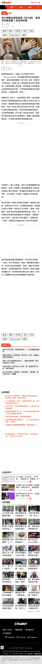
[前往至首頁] (7, 2)
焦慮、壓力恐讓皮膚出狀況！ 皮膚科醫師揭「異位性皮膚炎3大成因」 (21, 362)
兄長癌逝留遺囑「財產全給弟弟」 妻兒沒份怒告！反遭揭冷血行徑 (33, 593)
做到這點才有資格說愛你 (20, 527)
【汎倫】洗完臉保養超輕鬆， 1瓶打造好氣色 (20, 425)
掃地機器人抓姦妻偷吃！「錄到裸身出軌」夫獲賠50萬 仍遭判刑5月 (21, 540)
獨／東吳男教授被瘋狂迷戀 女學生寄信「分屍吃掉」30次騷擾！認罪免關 (34, 527)
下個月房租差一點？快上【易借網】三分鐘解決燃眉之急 (33, 514)
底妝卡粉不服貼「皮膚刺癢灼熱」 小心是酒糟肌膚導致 (21, 350)
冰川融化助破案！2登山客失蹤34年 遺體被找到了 (21, 567)
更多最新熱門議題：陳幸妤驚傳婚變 (18, 416)
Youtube (22, 637)
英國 (4, 35)
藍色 (10, 31)
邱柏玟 (8, 24)
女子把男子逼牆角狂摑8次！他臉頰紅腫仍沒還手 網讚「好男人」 (7, 514)
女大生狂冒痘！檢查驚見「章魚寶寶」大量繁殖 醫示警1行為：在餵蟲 (21, 373)
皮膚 (4, 31)
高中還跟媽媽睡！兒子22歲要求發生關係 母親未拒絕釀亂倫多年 (21, 606)
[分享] (2, 647)
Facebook (11, 637)
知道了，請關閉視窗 (35, 654)
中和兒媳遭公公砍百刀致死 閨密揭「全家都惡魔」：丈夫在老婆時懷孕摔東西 (21, 553)
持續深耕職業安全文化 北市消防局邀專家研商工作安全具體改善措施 (22, 412)
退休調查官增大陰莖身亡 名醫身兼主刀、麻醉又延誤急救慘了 (20, 514)
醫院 (24, 35)
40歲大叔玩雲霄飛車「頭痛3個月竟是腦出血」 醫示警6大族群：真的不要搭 (22, 397)
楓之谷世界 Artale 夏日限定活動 (33, 540)
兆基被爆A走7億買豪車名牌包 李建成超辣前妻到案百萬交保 (34, 567)
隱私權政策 (29, 630)
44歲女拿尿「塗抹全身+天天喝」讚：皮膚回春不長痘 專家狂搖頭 (20, 367)
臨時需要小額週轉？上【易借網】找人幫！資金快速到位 (7, 540)
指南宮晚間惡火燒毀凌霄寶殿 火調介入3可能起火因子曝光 (33, 606)
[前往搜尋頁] (39, 2)
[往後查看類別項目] (37, 7)
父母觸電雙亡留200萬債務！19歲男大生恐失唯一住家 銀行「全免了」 (8, 593)
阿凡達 (18, 31)
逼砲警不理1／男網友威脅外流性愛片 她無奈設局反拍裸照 (20, 593)
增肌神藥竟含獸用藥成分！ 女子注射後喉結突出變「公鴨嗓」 (22, 420)
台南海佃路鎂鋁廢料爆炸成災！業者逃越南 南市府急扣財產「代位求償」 (7, 606)
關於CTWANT (8, 630)
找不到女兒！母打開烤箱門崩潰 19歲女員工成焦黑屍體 (22, 407)
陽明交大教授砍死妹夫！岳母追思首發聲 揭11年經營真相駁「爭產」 (8, 527)
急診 (25, 31)
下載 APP (33, 2)
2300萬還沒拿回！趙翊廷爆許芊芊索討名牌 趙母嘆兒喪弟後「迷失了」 (20, 580)
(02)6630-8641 (23, 434)
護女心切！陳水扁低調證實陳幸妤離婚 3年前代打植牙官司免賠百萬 (7, 553)
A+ (4, 68)
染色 (31, 31)
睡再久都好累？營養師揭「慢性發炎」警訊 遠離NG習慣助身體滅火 (21, 356)
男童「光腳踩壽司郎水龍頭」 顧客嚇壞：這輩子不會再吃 (33, 553)
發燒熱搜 (7, 633)
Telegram (33, 637)
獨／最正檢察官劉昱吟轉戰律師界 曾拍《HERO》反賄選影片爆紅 (33, 580)
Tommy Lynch (14, 35)
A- (9, 68)
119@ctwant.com (16, 436)
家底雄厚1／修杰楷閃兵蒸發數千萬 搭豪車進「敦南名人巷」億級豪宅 (7, 580)
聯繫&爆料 (19, 630)
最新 (11, 7)
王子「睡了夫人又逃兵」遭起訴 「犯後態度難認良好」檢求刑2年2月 (7, 567)
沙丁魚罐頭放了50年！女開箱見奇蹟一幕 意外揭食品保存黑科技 (22, 402)
